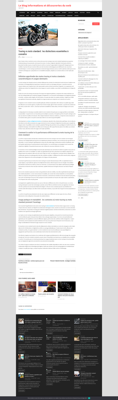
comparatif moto (27, 254)
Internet (64, 12)
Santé (38, 15)
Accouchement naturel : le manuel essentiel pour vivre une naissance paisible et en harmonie (88, 92)
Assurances (22, 12)
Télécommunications (60, 15)
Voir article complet (83, 140)
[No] (116, 398)
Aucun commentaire (38, 324)
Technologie (50, 15)
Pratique (33, 15)
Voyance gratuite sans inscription (46, 294)
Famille (46, 12)
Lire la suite (21, 333)
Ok (89, 398)
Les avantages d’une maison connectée (87, 61)
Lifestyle (70, 12)
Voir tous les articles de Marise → (26, 272)
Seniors (43, 15)
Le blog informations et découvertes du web (44, 5)
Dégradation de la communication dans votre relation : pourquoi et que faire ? (91, 125)
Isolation (82, 12)
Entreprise (39, 12)
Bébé (28, 12)
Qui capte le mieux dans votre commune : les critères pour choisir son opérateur (91, 146)
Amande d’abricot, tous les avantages (61, 371)
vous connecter (27, 309)
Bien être (33, 12)
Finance (51, 12)
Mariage (88, 12)
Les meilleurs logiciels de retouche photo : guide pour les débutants (26, 294)
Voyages (76, 15)
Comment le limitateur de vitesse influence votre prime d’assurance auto (66, 295)
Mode (27, 15)
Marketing (21, 15)
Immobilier (57, 12)
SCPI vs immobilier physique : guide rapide (87, 96)
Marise (23, 57)
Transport (70, 15)
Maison (76, 12)
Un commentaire (67, 357)
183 (82, 198)
